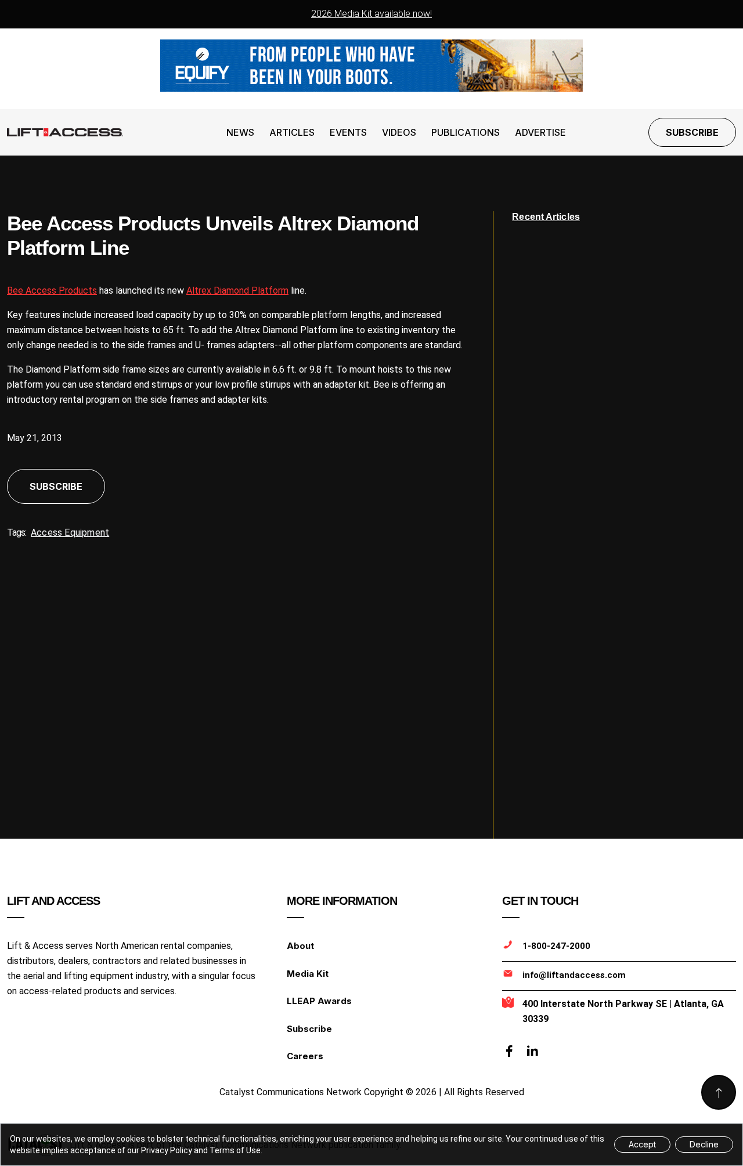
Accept (642, 1144)
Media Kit (308, 973)
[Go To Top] (718, 1092)
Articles (292, 132)
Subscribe (692, 132)
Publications (465, 132)
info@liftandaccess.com (574, 975)
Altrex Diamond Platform (237, 290)
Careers (305, 1056)
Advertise (540, 132)
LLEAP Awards (319, 1000)
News (240, 132)
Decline (704, 1144)
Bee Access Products (52, 290)
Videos (399, 132)
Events (348, 132)
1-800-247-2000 (556, 946)
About (300, 945)
